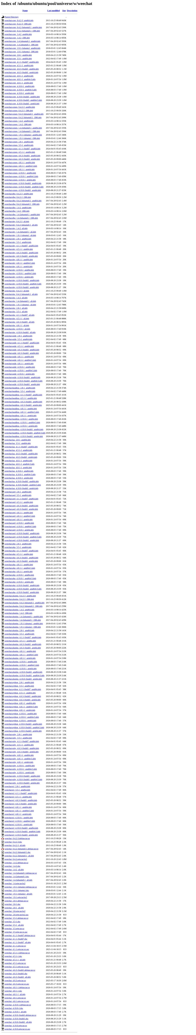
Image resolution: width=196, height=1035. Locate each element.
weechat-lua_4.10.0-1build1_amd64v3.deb (23, 485)
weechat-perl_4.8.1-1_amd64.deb (19, 513)
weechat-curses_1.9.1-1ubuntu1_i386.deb (22, 138)
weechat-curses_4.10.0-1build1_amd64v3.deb (24, 187)
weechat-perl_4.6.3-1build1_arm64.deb (21, 509)
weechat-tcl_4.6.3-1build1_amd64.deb (21, 800)
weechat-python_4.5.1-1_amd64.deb (20, 693)
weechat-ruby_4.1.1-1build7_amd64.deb (22, 741)
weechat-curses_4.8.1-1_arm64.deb (20, 169)
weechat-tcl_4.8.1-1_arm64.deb (18, 814)
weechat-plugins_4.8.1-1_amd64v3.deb (21, 655)
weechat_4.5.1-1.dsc (13, 956)
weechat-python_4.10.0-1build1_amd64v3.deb (24, 727)
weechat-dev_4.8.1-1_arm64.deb (18, 266)
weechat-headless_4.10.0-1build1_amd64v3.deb (25, 433)
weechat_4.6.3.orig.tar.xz (15, 980)
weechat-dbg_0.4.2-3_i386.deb (18, 197)
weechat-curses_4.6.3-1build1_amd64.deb (22, 156)
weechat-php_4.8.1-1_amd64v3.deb (20, 568)
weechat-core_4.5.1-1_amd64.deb (19, 65)
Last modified (53, 10)
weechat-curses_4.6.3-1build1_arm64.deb (22, 159)
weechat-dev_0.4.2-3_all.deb (17, 221)
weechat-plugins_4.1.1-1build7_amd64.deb (23, 637)
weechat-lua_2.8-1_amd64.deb (18, 440)
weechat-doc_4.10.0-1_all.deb (17, 329)
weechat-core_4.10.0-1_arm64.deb (19, 93)
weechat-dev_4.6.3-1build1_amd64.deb (21, 253)
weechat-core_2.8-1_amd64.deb (18, 55)
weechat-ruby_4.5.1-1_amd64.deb (19, 745)
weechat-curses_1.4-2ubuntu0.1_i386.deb (22, 131)
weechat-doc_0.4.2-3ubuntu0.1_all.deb (21, 294)
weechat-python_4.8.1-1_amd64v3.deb (21, 707)
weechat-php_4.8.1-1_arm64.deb (19, 571)
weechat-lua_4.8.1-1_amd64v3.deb (19, 464)
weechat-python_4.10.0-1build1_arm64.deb (23, 731)
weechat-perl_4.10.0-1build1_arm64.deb (22, 540)
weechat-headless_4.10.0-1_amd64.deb (21, 419)
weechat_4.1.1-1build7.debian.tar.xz (20, 935)
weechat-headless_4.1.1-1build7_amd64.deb (23, 395)
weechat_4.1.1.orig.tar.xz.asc (17, 949)
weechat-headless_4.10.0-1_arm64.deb (21, 426)
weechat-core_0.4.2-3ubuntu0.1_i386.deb (22, 31)
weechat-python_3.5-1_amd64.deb (19, 686)
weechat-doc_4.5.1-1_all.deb (17, 318)
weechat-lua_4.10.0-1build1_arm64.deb (21, 488)
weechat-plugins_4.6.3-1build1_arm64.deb (23, 648)
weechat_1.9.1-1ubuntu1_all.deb (18, 894)
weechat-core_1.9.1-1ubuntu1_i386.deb (21, 52)
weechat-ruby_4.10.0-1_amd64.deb (20, 766)
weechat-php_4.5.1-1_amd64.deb (19, 554)
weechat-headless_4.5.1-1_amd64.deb (21, 398)
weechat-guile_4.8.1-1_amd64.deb (19, 357)
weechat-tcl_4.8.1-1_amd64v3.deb (19, 811)
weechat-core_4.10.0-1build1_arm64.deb (22, 104)
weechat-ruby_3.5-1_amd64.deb (18, 738)
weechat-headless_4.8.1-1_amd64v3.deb (22, 412)
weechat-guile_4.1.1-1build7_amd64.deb (22, 343)
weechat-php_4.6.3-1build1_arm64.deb (21, 561)
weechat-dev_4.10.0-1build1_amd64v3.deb (23, 284)
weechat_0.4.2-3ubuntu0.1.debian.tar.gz (21, 849)
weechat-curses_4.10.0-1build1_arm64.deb (23, 190)
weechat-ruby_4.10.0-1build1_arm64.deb (22, 783)
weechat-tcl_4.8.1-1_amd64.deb (18, 807)
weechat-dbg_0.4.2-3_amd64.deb (19, 194)
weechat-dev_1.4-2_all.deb (16, 228)
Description (72, 10)
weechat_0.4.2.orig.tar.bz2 (16, 859)
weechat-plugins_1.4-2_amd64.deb (19, 610)
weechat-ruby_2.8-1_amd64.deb (18, 734)
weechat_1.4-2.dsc (12, 866)
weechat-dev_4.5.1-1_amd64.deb (19, 249)
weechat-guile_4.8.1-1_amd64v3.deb (20, 360)
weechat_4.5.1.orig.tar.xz (15, 963)
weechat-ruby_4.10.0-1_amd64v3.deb (21, 769)
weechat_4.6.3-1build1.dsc (16, 973)
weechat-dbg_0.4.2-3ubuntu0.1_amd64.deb (23, 201)
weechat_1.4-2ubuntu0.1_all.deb (18, 880)
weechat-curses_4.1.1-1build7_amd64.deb (22, 149)
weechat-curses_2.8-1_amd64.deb (19, 142)
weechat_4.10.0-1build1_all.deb (18, 1022)
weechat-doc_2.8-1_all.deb (16, 308)
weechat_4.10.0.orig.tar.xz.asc (17, 1029)
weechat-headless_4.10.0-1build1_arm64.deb (24, 436)
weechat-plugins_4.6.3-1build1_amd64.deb (23, 644)
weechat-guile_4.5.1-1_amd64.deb (19, 346)
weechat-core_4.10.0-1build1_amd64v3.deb (23, 100)
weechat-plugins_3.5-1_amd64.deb (19, 634)
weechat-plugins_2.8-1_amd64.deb (19, 630)
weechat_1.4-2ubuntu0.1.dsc (17, 876)
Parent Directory (12, 17)
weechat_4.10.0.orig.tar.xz (16, 1025)
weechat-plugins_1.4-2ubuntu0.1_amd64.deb (24, 616)
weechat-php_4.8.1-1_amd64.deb (19, 564)
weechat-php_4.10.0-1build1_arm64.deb (22, 592)
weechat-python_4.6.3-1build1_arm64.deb (23, 700)
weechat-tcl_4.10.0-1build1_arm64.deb (21, 835)
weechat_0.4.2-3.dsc (13, 842)
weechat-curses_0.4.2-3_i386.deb (19, 110)
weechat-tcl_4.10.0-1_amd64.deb (19, 818)
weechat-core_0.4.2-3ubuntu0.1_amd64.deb (23, 27)
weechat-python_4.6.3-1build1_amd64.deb (23, 696)
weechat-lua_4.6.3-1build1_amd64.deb (21, 454)
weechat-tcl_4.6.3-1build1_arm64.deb (21, 804)
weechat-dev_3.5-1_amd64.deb (18, 242)
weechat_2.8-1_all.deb (14, 908)
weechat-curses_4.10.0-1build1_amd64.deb (23, 183)
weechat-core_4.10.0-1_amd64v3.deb (21, 90)
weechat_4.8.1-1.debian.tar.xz (17, 987)
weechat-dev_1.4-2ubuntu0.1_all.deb (20, 232)
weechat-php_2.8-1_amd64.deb (18, 544)
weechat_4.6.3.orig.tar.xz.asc (17, 984)
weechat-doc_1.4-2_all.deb (16, 298)
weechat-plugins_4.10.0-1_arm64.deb (21, 668)
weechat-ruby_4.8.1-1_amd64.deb (19, 755)
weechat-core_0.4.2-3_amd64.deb (19, 20)
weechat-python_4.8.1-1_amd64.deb (20, 703)
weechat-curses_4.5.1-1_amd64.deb (20, 152)
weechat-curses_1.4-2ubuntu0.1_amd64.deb (23, 128)
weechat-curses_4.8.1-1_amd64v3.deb (21, 166)
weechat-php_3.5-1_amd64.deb (18, 547)
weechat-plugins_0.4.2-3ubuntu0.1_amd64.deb (24, 603)
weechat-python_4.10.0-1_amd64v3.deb (22, 717)
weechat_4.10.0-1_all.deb (15, 1012)
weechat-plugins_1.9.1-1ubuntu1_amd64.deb (24, 623)
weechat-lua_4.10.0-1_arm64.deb (19, 478)
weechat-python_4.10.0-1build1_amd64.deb (23, 724)
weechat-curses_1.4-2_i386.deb (18, 124)
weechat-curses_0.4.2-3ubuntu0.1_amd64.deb (24, 114)
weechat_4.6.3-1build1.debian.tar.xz (20, 970)
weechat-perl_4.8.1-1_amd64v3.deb (20, 516)
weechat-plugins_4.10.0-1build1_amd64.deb (23, 672)
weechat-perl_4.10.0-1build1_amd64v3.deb (23, 537)
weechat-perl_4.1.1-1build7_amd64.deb (21, 499)
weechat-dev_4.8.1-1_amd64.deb (19, 259)
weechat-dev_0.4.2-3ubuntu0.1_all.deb (21, 225)
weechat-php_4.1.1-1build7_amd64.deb (21, 551)
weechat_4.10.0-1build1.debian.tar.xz (20, 1015)
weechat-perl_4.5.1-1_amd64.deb (19, 502)
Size (64, 10)
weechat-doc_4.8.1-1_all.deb (17, 325)
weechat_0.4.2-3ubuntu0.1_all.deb (19, 856)
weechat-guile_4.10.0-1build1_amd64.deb (22, 377)
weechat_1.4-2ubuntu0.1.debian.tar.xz (21, 873)
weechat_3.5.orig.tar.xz (14, 928)
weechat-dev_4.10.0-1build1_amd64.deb (22, 280)
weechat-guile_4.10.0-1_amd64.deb (20, 367)
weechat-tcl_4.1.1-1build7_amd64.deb (21, 793)
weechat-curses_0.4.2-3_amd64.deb (20, 107)
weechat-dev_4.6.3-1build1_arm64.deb (21, 256)
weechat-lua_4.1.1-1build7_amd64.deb (21, 447)
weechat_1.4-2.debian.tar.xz (16, 863)
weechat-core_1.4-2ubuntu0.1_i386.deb (21, 45)
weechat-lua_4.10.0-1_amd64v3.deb (20, 474)
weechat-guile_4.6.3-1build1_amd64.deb (22, 350)
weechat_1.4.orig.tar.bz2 (15, 883)
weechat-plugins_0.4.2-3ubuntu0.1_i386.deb (23, 606)
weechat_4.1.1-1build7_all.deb (18, 942)
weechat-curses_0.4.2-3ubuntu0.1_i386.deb (23, 117)
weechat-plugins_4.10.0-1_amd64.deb (21, 662)
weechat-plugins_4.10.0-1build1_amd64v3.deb (24, 675)
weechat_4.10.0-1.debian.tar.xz (18, 1005)
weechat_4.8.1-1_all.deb (15, 994)
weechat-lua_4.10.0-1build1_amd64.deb (22, 481)
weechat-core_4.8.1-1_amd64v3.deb (20, 79)
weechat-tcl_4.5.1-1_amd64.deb (18, 797)
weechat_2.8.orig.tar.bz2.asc (17, 915)
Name (25, 10)
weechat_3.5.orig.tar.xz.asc (16, 932)
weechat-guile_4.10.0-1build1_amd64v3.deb (23, 381)
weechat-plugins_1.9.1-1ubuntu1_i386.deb (23, 627)
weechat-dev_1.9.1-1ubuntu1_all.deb (20, 235)
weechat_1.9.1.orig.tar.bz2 (16, 897)
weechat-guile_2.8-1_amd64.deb (18, 336)
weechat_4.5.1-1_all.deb (15, 960)
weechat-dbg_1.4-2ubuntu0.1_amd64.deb (22, 214)
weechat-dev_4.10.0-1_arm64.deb (19, 277)
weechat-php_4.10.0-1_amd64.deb (19, 575)
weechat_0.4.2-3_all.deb (15, 845)
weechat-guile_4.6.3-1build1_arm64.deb (22, 353)
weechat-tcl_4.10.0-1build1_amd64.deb (21, 828)
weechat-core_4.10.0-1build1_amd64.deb (22, 97)
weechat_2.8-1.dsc (12, 904)
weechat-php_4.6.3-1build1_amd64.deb (21, 558)
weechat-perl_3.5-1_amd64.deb (18, 495)
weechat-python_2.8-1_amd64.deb (19, 682)
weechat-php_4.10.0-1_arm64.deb (19, 582)
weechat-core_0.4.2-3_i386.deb (18, 24)
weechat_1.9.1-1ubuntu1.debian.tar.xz (21, 887)
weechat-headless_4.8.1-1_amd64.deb (21, 409)
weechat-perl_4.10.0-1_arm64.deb (19, 530)
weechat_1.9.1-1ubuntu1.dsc (17, 890)
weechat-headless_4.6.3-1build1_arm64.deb (23, 405)
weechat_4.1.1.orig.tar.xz (15, 946)
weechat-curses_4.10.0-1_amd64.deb (20, 173)
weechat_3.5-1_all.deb (14, 925)
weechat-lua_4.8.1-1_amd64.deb (18, 461)
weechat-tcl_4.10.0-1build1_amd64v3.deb (22, 831)
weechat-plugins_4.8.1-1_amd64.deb (20, 651)
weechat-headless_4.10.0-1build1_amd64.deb (24, 429)
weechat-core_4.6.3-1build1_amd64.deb (22, 69)
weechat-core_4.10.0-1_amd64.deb (19, 86)
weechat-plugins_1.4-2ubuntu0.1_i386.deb (23, 620)
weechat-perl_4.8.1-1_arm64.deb (19, 519)
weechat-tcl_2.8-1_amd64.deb (17, 786)
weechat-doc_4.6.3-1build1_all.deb (19, 322)
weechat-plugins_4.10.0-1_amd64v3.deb (22, 665)
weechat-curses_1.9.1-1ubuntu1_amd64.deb (23, 135)
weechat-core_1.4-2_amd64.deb (18, 34)
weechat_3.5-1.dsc (12, 921)
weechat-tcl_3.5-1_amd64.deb (17, 790)
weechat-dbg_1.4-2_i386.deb (17, 211)
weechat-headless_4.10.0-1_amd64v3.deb (22, 422)
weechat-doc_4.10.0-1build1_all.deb (20, 332)
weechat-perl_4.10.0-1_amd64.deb (19, 523)
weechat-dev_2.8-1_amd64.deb (18, 239)
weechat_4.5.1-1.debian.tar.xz (17, 953)
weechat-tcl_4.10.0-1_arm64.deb (18, 824)
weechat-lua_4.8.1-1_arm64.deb (18, 467)
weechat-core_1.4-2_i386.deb (17, 38)
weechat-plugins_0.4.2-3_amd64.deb (20, 596)
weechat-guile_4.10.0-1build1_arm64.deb (22, 384)
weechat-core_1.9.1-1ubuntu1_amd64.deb (22, 48)
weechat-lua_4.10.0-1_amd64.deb (19, 471)
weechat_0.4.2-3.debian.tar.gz (17, 838)
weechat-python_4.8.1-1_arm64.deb (20, 710)
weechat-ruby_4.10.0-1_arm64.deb (19, 772)
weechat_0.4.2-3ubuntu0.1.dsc (18, 852)
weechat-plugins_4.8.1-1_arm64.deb (20, 658)
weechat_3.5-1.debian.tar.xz (16, 918)
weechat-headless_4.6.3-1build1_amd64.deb (23, 402)
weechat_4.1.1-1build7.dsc (16, 939)
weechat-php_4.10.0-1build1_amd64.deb (22, 585)
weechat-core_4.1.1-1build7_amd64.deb (22, 62)
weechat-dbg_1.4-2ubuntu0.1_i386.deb (21, 218)
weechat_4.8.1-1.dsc (13, 991)
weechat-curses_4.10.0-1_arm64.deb (20, 180)
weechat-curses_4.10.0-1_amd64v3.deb (21, 176)
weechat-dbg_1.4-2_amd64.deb (18, 207)
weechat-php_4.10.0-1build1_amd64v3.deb (23, 589)
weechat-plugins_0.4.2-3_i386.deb (19, 599)
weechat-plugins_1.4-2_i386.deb (18, 613)
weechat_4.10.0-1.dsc (14, 1008)
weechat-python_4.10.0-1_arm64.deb (20, 720)
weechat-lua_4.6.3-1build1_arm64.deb (21, 457)
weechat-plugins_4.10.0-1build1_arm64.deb (23, 679)
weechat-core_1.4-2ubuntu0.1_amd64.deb (22, 41)
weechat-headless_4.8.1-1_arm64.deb (20, 415)
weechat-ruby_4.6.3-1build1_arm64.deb (22, 752)
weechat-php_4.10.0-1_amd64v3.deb (20, 578)
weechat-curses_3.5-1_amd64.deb (19, 145)
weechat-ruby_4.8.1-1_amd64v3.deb (20, 759)
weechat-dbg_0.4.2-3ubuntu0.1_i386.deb (22, 204)
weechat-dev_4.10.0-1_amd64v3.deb (20, 273)
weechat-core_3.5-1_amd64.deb (18, 58)
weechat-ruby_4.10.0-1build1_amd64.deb (22, 776)
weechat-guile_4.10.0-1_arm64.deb (20, 374)
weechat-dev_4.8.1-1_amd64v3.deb (20, 263)
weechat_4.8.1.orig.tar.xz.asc (17, 1001)
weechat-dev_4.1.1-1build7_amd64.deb (21, 246)
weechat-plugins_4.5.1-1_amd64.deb (20, 641)
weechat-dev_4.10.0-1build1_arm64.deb (22, 287)
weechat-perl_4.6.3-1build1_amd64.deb (21, 506)
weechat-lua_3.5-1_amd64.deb (18, 443)
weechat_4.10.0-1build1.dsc (16, 1019)
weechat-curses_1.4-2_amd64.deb (19, 121)
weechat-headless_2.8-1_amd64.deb (20, 388)
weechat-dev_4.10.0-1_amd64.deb (19, 270)
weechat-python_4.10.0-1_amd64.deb (21, 714)
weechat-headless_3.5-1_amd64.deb (20, 391)
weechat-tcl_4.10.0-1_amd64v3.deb (20, 821)
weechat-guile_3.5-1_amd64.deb (18, 339)
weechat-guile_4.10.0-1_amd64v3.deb (21, 370)
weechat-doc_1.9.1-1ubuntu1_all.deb (20, 305)
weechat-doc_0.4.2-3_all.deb (17, 291)
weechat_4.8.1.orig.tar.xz (15, 998)
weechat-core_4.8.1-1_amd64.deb (19, 76)
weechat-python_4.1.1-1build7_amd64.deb (23, 689)
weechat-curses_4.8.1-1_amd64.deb (20, 162)
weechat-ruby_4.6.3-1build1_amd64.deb (22, 748)
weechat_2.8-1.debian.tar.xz (16, 901)
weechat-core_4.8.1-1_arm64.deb (19, 83)
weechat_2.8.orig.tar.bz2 (15, 911)
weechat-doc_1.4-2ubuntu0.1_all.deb (20, 301)
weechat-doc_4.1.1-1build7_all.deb (19, 315)
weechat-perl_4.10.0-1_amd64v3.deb (20, 526)
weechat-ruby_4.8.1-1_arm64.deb (19, 762)
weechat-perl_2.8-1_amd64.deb (18, 492)
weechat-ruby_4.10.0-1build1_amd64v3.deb (23, 779)
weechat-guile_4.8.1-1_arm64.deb (19, 363)
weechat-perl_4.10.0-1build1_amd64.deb (22, 533)
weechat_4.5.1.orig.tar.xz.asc (17, 967)
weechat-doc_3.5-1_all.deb (16, 311)
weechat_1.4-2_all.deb (14, 869)
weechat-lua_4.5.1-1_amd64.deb (18, 450)
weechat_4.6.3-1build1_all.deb (18, 977)
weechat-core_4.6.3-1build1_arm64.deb (21, 72)
